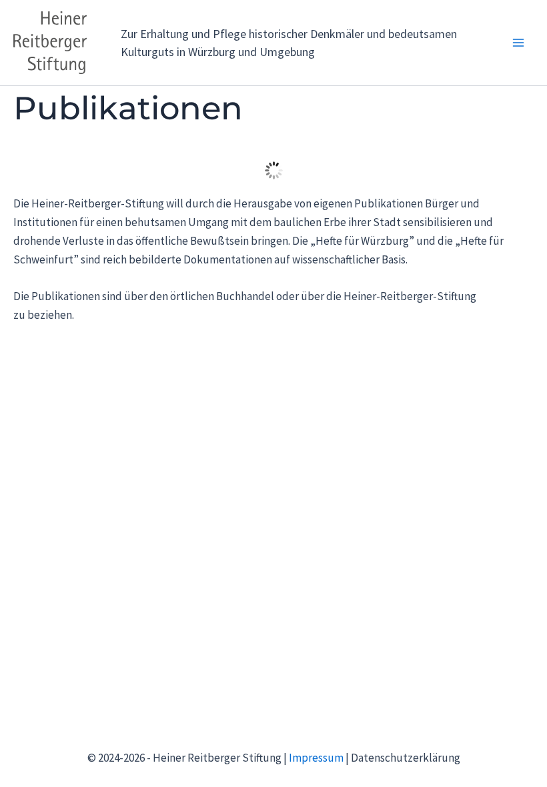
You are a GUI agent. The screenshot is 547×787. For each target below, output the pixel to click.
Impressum (316, 757)
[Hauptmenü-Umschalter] (519, 42)
